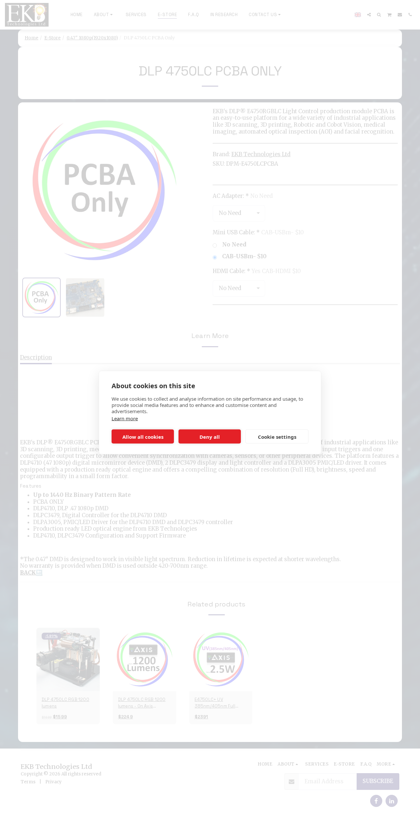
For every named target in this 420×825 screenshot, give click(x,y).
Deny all (210, 436)
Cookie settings (277, 436)
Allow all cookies (142, 436)
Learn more (125, 418)
